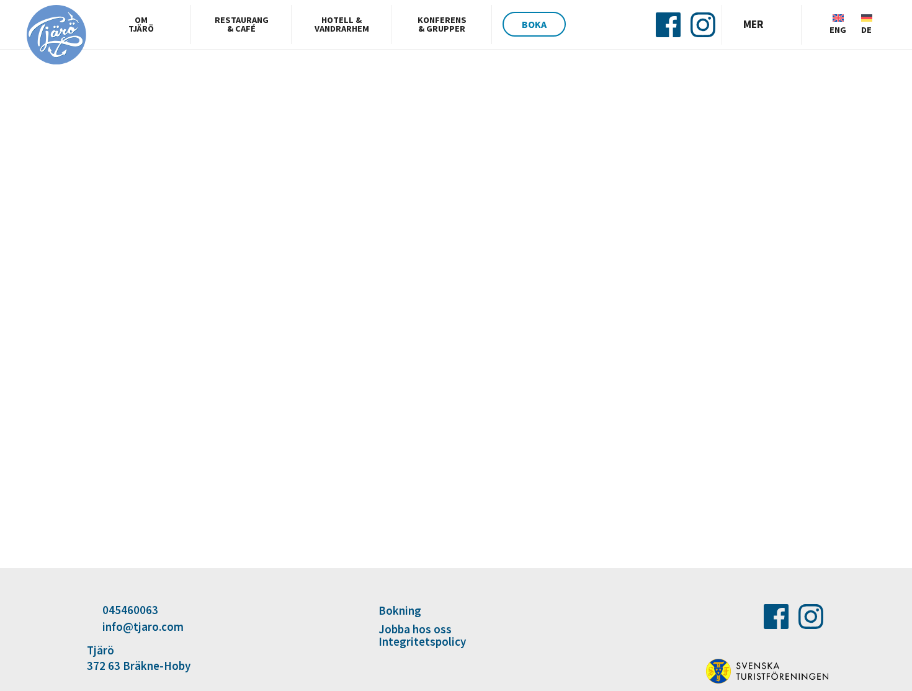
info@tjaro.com (143, 626)
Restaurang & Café (242, 24)
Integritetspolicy (422, 642)
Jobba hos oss (415, 629)
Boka (534, 24)
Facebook (668, 24)
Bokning (399, 611)
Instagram (703, 24)
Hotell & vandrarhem (342, 24)
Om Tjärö (141, 24)
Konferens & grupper (442, 24)
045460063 (130, 609)
